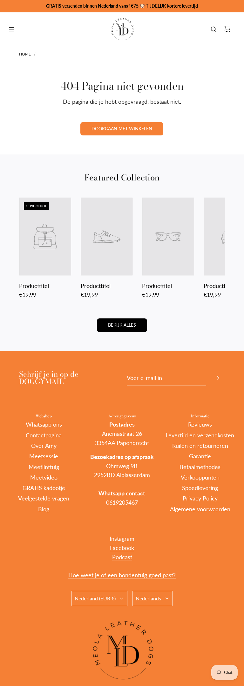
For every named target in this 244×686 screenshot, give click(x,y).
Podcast (122, 556)
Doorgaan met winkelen (122, 128)
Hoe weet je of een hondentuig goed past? (122, 575)
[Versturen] (218, 378)
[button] (31, 249)
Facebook (122, 547)
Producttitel (34, 285)
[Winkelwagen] (227, 29)
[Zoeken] (213, 29)
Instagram (122, 538)
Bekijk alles (122, 325)
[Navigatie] (11, 29)
